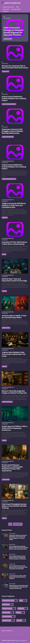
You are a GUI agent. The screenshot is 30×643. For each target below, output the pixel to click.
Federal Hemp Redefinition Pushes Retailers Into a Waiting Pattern (14, 98)
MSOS (4, 254)
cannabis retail (8, 612)
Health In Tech (6, 327)
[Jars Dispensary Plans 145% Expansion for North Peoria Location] (5, 576)
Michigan (19, 612)
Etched (4, 291)
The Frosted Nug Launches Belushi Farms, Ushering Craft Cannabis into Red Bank (18, 567)
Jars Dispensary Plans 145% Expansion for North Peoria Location (17, 577)
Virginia (4, 366)
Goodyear (20, 620)
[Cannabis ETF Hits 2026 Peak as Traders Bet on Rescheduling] (15, 229)
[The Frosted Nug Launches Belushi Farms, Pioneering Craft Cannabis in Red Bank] (5, 557)
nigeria (4, 518)
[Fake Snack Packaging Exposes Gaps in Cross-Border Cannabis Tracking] (15, 491)
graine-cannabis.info (21, 640)
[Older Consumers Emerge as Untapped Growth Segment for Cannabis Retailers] (15, 28)
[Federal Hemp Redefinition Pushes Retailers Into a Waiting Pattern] (15, 83)
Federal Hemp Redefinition (9, 104)
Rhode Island (6, 479)
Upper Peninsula (8, 620)
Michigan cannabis (16, 9)
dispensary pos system (8, 7)
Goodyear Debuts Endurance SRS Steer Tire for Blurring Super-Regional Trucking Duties (18, 537)
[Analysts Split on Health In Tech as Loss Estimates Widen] (15, 302)
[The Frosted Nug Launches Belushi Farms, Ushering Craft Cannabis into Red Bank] (5, 567)
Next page (18, 524)
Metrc (17, 7)
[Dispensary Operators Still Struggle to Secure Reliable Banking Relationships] (15, 116)
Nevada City (5, 71)
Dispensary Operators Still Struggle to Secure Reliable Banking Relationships (12, 131)
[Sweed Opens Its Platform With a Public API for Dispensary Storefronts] (15, 413)
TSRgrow (5, 217)
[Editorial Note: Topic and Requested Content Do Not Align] (15, 266)
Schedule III (5, 11)
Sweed (4, 440)
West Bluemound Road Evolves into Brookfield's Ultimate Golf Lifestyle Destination (18, 587)
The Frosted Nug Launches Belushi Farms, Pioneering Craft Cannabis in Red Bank (17, 557)
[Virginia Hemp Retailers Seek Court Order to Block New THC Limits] (15, 339)
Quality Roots (6, 9)
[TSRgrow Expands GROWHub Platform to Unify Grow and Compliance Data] (15, 190)
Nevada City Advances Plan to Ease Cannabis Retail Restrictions (15, 67)
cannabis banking (8, 616)
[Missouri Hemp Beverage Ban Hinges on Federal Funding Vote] (15, 378)
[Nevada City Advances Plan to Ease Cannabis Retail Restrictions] (15, 52)
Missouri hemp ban (7, 401)
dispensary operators (8, 136)
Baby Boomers (7, 39)
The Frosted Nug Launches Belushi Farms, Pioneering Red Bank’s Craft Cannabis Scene (18, 548)
